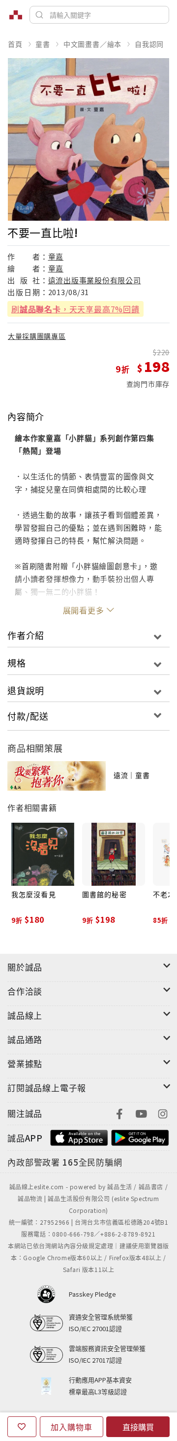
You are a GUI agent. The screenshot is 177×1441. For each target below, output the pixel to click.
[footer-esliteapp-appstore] (79, 1137)
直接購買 (138, 1427)
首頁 (15, 44)
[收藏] (21, 1426)
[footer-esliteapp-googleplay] (140, 1137)
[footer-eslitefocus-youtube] (141, 1112)
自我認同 (149, 44)
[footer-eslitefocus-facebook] (119, 1112)
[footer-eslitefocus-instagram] (163, 1112)
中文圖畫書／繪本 (92, 44)
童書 (42, 44)
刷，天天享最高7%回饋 (75, 309)
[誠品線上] (16, 15)
